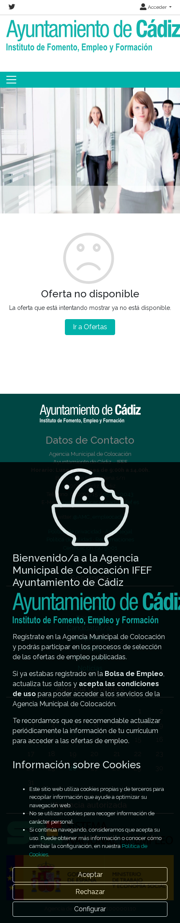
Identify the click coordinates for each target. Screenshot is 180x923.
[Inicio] (90, 35)
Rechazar (90, 892)
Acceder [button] (157, 7)
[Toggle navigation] (11, 80)
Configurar (90, 909)
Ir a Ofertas (90, 327)
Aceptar (90, 875)
